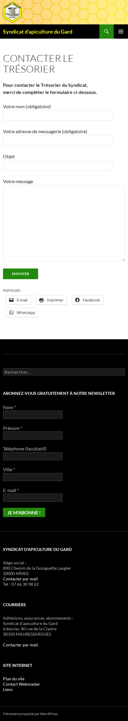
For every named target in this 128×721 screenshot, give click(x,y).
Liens (8, 689)
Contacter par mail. (21, 644)
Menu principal (121, 31)
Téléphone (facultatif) (24, 448)
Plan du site (13, 678)
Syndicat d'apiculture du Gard (37, 31)
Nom (9, 407)
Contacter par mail (20, 578)
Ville (9, 469)
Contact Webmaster (21, 684)
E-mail (11, 490)
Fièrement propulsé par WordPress (30, 713)
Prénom (12, 428)
